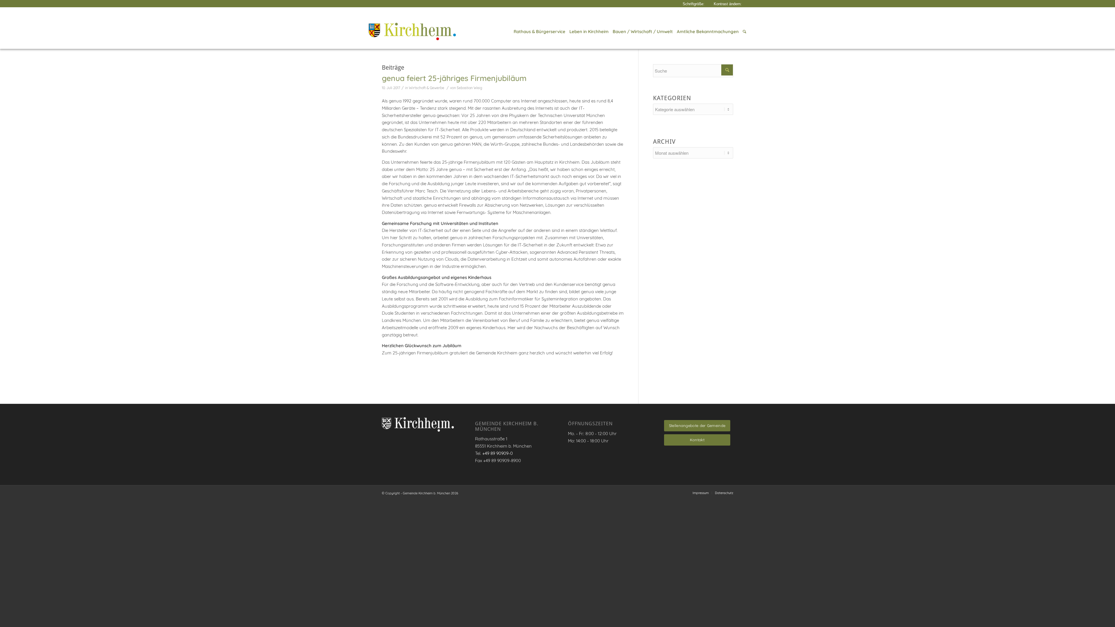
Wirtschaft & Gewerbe (426, 88)
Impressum (701, 493)
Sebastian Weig (469, 88)
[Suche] (743, 32)
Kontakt (697, 439)
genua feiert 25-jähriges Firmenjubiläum (454, 78)
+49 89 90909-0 (497, 453)
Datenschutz (724, 493)
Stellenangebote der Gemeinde (697, 425)
